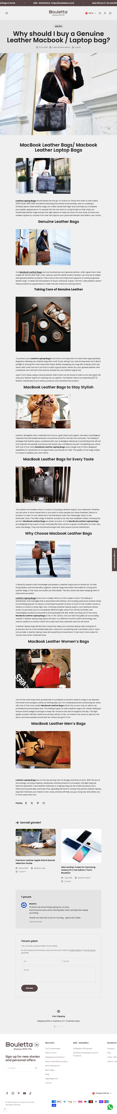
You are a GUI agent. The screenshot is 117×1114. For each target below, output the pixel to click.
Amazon (111, 1048)
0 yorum (22, 871)
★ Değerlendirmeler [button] (114, 559)
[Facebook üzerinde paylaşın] (26, 803)
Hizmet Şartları (90, 950)
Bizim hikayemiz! (52, 1065)
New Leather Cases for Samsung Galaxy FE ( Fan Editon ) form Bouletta (78, 870)
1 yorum (78, 47)
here (94, 375)
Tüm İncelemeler (53, 1048)
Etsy (109, 1052)
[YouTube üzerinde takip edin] (24, 1093)
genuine (58, 26)
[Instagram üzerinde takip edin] (12, 1093)
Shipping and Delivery (55, 1057)
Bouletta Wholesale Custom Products (85, 1054)
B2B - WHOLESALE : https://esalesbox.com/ (36, 3)
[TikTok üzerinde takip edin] (30, 1093)
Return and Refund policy (56, 1061)
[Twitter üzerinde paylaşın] (32, 803)
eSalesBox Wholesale (82, 1048)
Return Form (51, 1052)
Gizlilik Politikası (75, 950)
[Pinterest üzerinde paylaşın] (38, 803)
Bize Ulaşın (50, 1070)
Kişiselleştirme (51, 1078)
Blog (47, 1074)
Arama (48, 1083)
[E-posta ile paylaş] (43, 803)
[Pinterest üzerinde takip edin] (18, 1093)
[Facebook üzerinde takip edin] (7, 1093)
